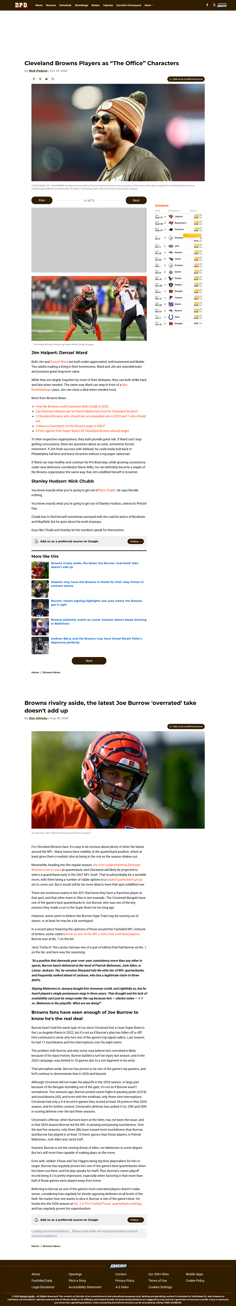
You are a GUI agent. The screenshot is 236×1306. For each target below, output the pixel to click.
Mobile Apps (194, 1274)
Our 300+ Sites (158, 1274)
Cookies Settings (160, 1287)
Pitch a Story (77, 1280)
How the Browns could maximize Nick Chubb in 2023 (72, 406)
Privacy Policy (125, 1280)
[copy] (52, 78)
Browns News (51, 672)
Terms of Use (157, 1280)
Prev (42, 200)
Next (136, 200)
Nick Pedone (38, 70)
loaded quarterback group (124, 879)
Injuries (108, 5)
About (36, 1274)
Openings (75, 1274)
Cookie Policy (195, 1280)
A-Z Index (122, 1287)
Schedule (65, 5)
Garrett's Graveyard (128, 5)
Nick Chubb (107, 490)
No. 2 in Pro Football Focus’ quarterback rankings (107, 1203)
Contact (120, 1274)
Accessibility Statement (85, 1287)
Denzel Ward (59, 362)
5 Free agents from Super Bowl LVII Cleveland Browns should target (82, 431)
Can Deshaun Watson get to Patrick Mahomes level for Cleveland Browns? (87, 411)
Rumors (51, 5)
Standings (81, 5)
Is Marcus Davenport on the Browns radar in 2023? (71, 426)
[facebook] (207, 4)
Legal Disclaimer (43, 1287)
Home (35, 672)
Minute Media (27, 1296)
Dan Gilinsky (38, 718)
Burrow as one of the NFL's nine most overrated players (101, 934)
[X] (214, 4)
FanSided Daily (42, 1280)
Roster (96, 5)
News (38, 5)
